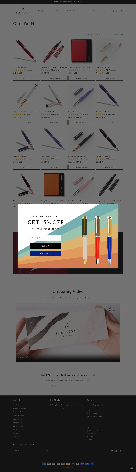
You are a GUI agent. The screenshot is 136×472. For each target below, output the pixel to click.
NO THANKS (45, 254)
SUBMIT (46, 246)
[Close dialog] (20, 206)
